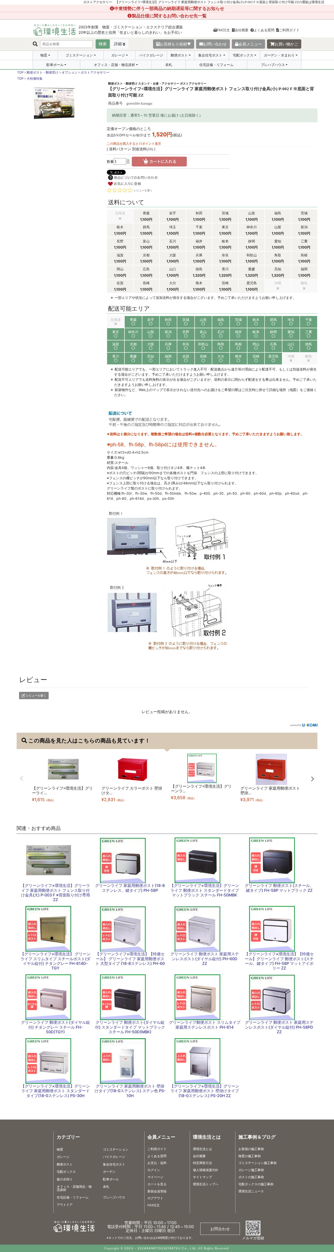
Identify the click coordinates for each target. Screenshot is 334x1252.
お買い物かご (286, 44)
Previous (21, 778)
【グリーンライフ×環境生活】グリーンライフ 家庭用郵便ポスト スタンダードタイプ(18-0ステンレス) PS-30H (55, 1091)
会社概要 (241, 30)
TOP (20, 72)
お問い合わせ (215, 44)
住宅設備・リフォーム (216, 65)
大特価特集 (35, 78)
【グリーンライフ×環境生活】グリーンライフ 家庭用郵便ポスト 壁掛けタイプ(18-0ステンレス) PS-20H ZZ (204, 1091)
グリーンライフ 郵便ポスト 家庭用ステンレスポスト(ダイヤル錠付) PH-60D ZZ (204, 958)
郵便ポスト (179, 55)
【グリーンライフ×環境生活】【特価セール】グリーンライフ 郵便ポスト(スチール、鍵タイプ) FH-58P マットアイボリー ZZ (279, 960)
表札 (168, 65)
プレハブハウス (273, 65)
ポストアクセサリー (95, 72)
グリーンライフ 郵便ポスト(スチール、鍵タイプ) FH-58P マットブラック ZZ (279, 888)
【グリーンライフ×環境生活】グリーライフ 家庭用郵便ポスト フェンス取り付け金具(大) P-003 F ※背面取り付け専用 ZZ (55, 892)
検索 (103, 44)
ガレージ (118, 55)
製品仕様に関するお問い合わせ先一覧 (169, 15)
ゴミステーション (79, 55)
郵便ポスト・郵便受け (42, 72)
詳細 (118, 44)
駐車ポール (55, 65)
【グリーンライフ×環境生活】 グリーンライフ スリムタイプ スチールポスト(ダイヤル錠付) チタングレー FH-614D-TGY (55, 960)
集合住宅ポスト (210, 55)
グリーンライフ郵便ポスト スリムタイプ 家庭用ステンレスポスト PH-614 (204, 1024)
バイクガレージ (151, 55)
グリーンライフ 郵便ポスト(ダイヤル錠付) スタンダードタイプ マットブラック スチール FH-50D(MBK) (130, 1027)
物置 (43, 55)
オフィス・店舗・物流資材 (114, 65)
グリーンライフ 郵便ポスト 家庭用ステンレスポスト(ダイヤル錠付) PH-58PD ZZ (279, 1027)
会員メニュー (250, 44)
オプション (70, 72)
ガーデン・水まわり (279, 55)
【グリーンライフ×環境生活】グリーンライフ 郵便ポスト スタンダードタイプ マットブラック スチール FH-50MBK (204, 890)
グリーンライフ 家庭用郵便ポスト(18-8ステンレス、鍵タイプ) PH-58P (130, 888)
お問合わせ (220, 1228)
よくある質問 (264, 30)
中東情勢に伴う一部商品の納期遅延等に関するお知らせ (169, 8)
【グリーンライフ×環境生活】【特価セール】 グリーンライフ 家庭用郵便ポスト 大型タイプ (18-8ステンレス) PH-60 (130, 958)
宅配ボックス (243, 55)
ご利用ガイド (289, 30)
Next (312, 779)
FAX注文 (223, 30)
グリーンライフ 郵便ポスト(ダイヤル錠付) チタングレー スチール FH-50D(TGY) (55, 1027)
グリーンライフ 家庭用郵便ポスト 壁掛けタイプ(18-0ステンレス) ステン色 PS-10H (130, 1091)
